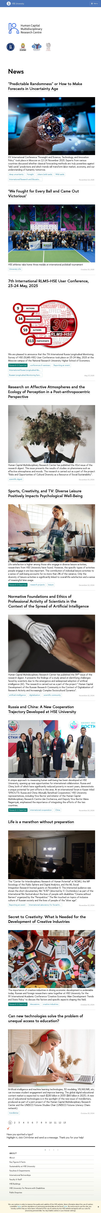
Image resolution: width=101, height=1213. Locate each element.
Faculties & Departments (19, 1170)
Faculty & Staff (15, 1179)
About (13, 1153)
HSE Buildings (14, 1184)
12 (60, 1122)
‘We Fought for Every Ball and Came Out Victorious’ (43, 193)
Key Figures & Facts (17, 1162)
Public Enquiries (15, 1192)
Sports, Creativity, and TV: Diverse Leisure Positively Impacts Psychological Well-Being (45, 493)
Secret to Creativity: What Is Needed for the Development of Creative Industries (47, 919)
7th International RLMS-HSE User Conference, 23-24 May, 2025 (48, 283)
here (19, 1206)
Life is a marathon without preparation (41, 821)
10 (50, 1122)
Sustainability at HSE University (22, 1166)
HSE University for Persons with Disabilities (27, 1188)
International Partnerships (20, 1175)
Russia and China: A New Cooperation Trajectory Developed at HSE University (42, 709)
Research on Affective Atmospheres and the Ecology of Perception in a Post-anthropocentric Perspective (49, 391)
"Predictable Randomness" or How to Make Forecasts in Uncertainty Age (45, 86)
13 (65, 1122)
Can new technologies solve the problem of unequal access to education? (45, 1018)
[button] (45, 1150)
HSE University (18, 3)
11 (55, 1122)
